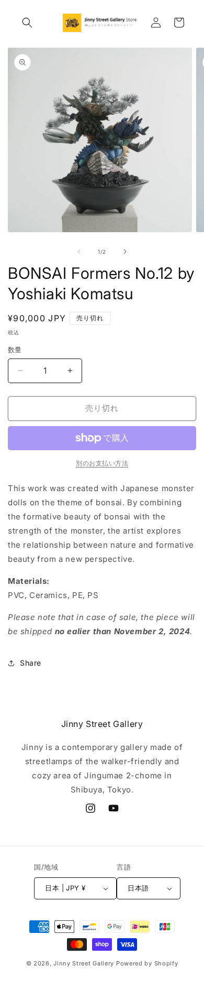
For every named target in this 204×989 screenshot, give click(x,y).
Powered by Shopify (147, 963)
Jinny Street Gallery (83, 963)
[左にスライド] (78, 251)
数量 (15, 349)
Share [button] (30, 662)
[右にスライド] (125, 251)
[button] (27, 22)
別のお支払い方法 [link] (102, 463)
